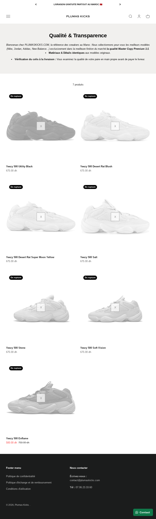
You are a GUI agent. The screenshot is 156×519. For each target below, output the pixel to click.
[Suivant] (120, 4)
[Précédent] (36, 4)
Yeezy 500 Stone (15, 347)
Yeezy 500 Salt (88, 257)
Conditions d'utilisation (18, 488)
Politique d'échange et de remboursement (29, 482)
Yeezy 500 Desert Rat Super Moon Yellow (30, 257)
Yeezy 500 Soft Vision (93, 347)
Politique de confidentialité (20, 476)
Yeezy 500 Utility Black (19, 166)
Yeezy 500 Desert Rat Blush (96, 166)
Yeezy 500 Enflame (17, 438)
